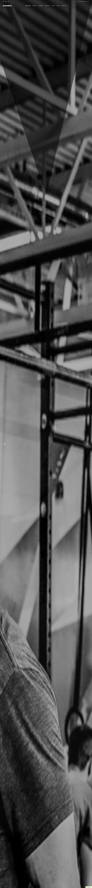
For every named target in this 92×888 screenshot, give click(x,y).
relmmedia (7, 6)
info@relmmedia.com (84, 1)
